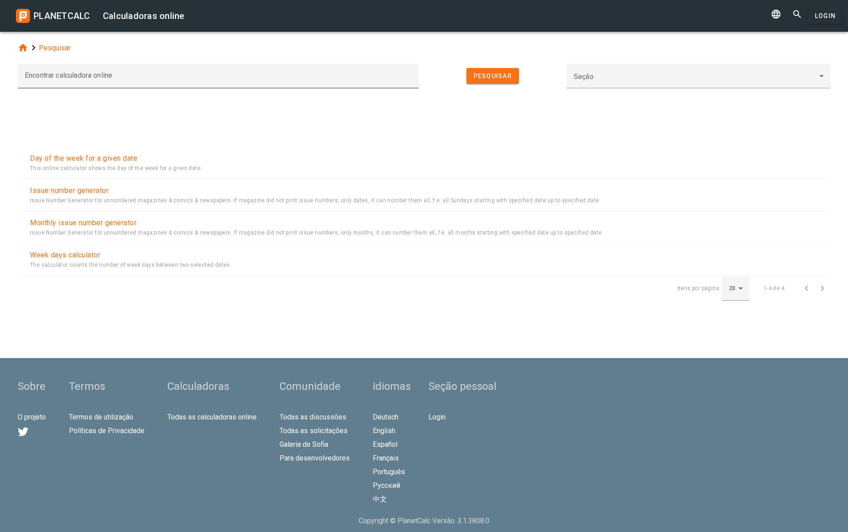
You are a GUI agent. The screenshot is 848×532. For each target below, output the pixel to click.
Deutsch (385, 417)
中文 (380, 499)
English (384, 430)
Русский (386, 485)
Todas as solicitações (314, 430)
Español (385, 444)
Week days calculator (65, 255)
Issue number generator (69, 190)
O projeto (32, 417)
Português (389, 472)
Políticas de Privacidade (106, 430)
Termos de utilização (101, 417)
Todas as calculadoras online (212, 417)
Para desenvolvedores (315, 458)
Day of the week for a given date (83, 158)
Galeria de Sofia (304, 444)
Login (825, 15)
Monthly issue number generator (83, 223)
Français (386, 458)
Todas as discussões (313, 417)
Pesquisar (55, 48)
